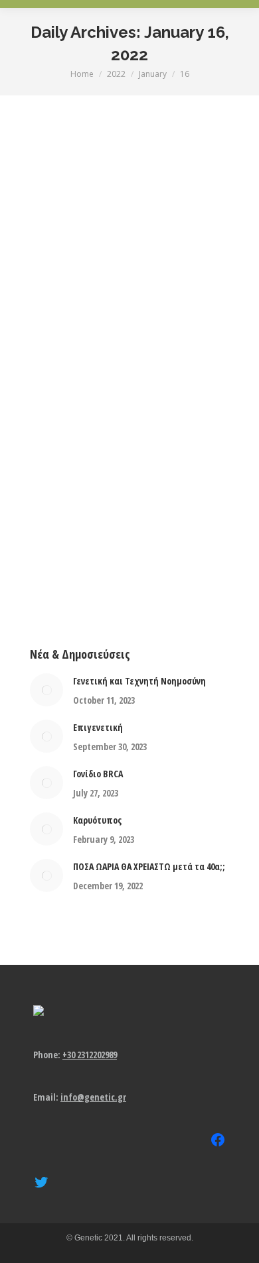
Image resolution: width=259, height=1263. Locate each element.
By (134, 326)
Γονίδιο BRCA (98, 773)
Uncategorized (56, 326)
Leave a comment (135, 342)
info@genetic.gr (93, 1097)
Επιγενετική (98, 727)
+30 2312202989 (89, 1054)
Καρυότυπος (97, 820)
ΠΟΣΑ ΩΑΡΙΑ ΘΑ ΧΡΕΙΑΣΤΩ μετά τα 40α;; (149, 866)
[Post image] (46, 689)
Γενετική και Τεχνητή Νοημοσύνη (139, 681)
